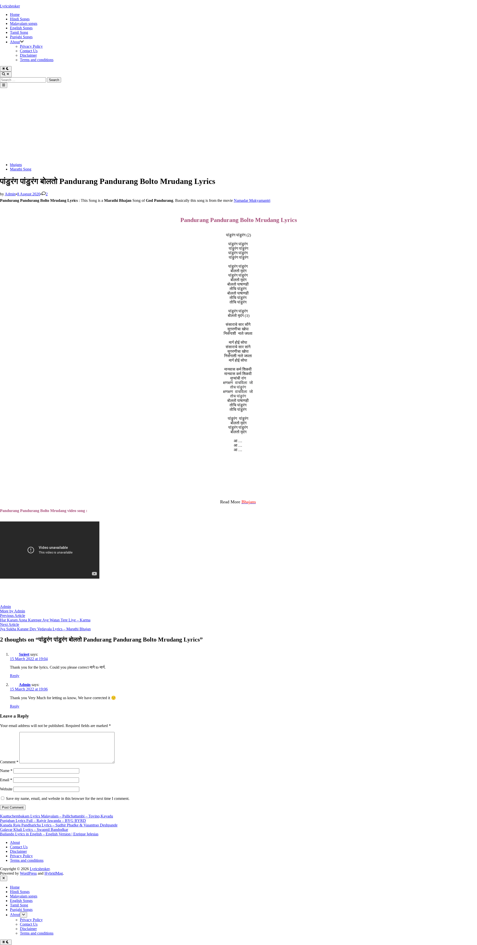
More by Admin (12, 611)
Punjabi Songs (21, 37)
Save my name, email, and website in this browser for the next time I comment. (67, 798)
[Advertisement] (238, 125)
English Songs (21, 28)
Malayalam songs (23, 23)
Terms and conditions (36, 60)
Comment (9, 762)
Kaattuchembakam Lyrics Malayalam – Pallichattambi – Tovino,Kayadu (56, 816)
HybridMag (53, 873)
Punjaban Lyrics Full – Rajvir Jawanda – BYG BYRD (43, 820)
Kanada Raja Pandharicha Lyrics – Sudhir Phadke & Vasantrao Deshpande (59, 825)
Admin (10, 194)
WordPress (28, 873)
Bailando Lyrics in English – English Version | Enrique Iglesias (49, 834)
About (15, 42)
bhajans (16, 165)
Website (6, 789)
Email (6, 780)
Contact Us (29, 51)
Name (6, 771)
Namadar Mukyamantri (252, 200)
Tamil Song (19, 32)
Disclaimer (28, 55)
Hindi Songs (20, 19)
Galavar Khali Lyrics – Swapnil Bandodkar (34, 829)
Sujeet (24, 654)
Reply (14, 676)
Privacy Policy (31, 46)
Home (15, 14)
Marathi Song (20, 169)
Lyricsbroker (10, 6)
